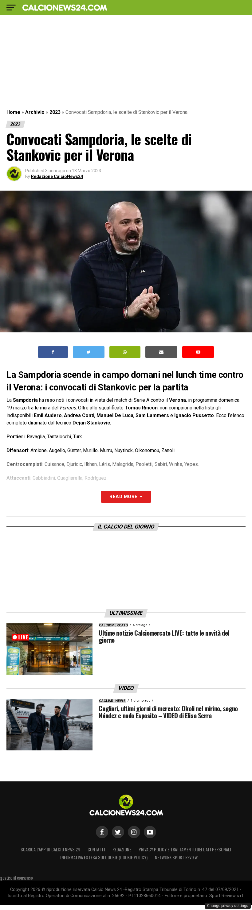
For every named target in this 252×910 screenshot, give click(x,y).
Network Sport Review (176, 857)
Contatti (96, 849)
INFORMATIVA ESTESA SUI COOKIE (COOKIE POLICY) (104, 857)
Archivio (35, 112)
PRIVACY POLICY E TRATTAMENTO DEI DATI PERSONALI (185, 849)
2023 (55, 112)
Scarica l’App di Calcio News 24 (50, 849)
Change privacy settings (227, 906)
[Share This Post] (125, 352)
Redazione (121, 849)
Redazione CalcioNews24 (57, 176)
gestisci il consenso (16, 877)
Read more (123, 496)
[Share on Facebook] (53, 352)
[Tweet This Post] (88, 352)
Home (13, 112)
